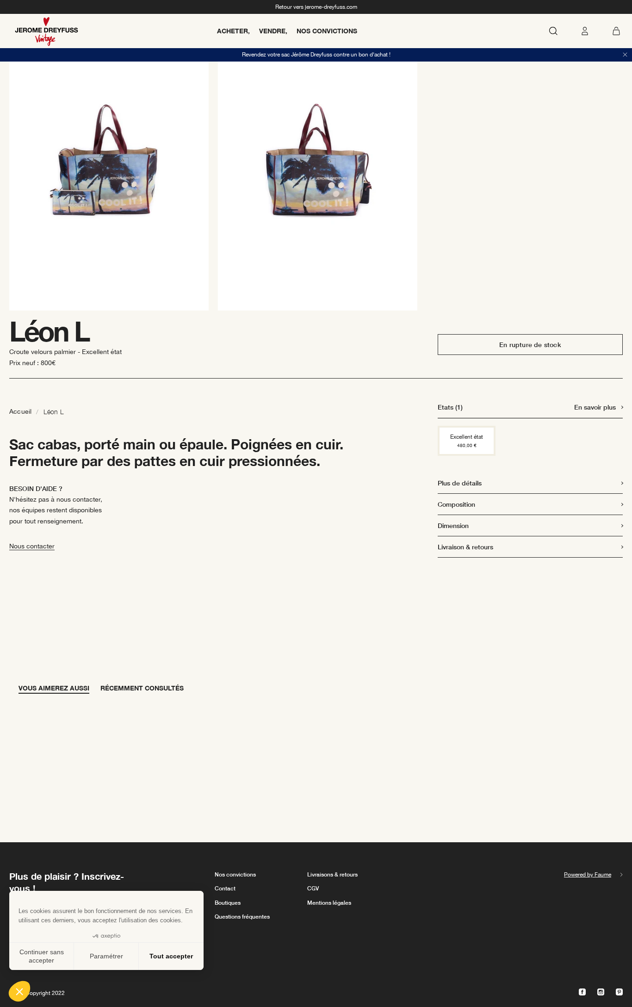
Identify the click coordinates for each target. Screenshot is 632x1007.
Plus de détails (460, 483)
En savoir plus (595, 407)
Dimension (453, 525)
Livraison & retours (465, 547)
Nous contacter (32, 546)
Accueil (20, 411)
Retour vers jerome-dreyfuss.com (316, 7)
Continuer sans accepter (41, 956)
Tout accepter (171, 956)
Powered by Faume (587, 874)
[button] (19, 991)
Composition (456, 504)
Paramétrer (106, 956)
